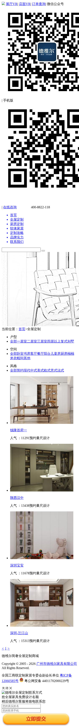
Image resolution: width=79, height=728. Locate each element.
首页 (22, 329)
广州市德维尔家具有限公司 (56, 663)
